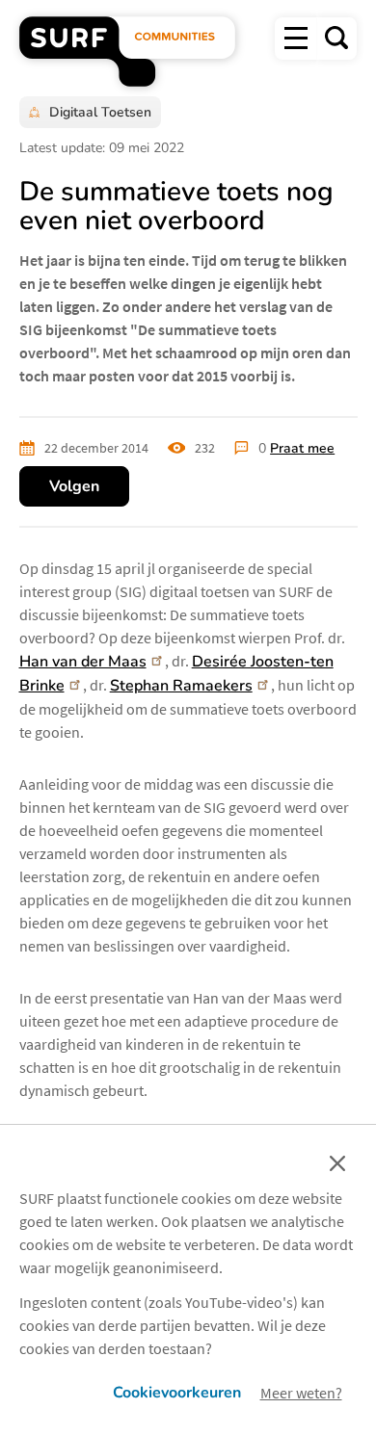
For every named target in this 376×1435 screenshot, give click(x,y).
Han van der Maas (83, 661)
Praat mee (302, 448)
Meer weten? (301, 1392)
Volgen (74, 486)
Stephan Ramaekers (181, 685)
